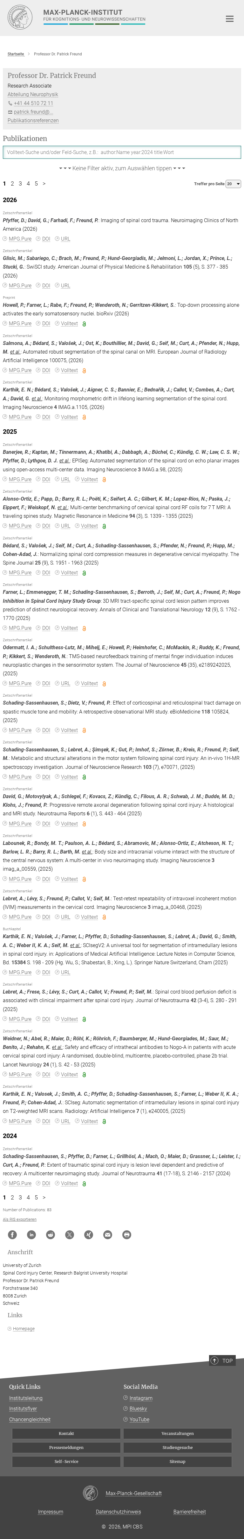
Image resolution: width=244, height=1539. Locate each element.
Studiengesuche (178, 1447)
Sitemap (178, 1461)
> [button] (44, 183)
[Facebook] (12, 1235)
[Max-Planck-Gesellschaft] (94, 1493)
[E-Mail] (107, 1235)
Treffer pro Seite (210, 183)
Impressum (50, 1512)
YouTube (139, 1419)
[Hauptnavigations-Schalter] (229, 18)
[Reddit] (50, 1235)
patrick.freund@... (33, 112)
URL (65, 239)
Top (227, 1361)
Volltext (69, 323)
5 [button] (36, 183)
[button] (122, 168)
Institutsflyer (23, 1409)
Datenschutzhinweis (118, 1512)
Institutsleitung (26, 1398)
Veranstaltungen (178, 1433)
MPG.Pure (20, 239)
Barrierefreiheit (189, 1512)
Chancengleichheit (30, 1419)
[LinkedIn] (31, 1235)
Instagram (141, 1398)
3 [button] (20, 183)
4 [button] (28, 183)
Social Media (141, 1387)
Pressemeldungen (66, 1447)
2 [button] (12, 183)
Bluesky (138, 1409)
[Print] (127, 1235)
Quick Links (25, 1387)
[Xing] (88, 1235)
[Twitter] (69, 1235)
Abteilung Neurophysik (33, 94)
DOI (46, 239)
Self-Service (66, 1461)
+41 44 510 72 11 (33, 103)
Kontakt (66, 1433)
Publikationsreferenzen (33, 120)
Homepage (24, 1328)
